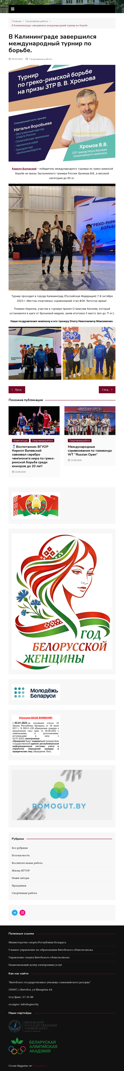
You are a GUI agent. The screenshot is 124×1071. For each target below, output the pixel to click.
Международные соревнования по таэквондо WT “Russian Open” (90, 451)
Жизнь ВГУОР (21, 870)
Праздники (19, 885)
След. (105, 389)
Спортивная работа (40, 59)
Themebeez (39, 1065)
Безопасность (21, 855)
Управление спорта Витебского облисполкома (39, 957)
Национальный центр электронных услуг (35, 964)
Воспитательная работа (27, 862)
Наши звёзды (20, 440)
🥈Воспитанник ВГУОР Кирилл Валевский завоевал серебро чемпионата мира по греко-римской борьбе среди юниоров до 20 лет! (33, 456)
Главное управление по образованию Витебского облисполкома (51, 949)
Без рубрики (20, 847)
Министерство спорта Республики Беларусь (37, 942)
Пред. (18, 389)
